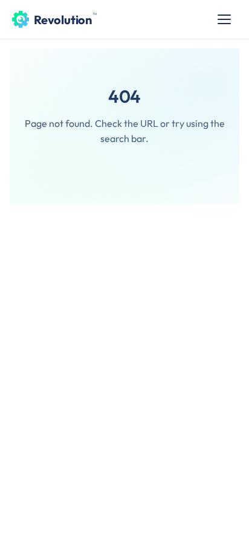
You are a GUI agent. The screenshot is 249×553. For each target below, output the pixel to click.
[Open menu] (224, 19)
